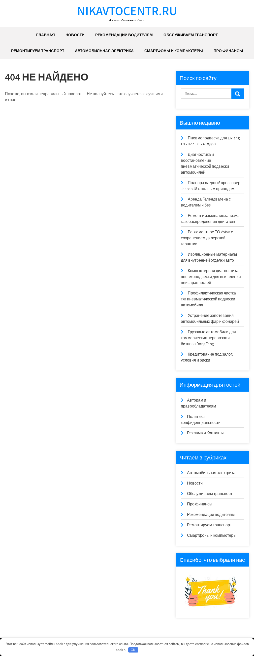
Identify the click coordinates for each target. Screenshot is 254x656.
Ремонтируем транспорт (37, 50)
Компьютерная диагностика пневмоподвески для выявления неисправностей (211, 276)
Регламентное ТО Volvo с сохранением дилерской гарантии (207, 237)
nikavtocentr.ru (127, 10)
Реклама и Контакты (205, 433)
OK (133, 650)
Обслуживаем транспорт (190, 35)
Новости (75, 35)
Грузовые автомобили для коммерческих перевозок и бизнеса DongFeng (208, 337)
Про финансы (228, 50)
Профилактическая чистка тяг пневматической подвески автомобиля (208, 299)
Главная (45, 35)
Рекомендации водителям (124, 35)
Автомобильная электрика (104, 50)
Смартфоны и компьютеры (173, 50)
